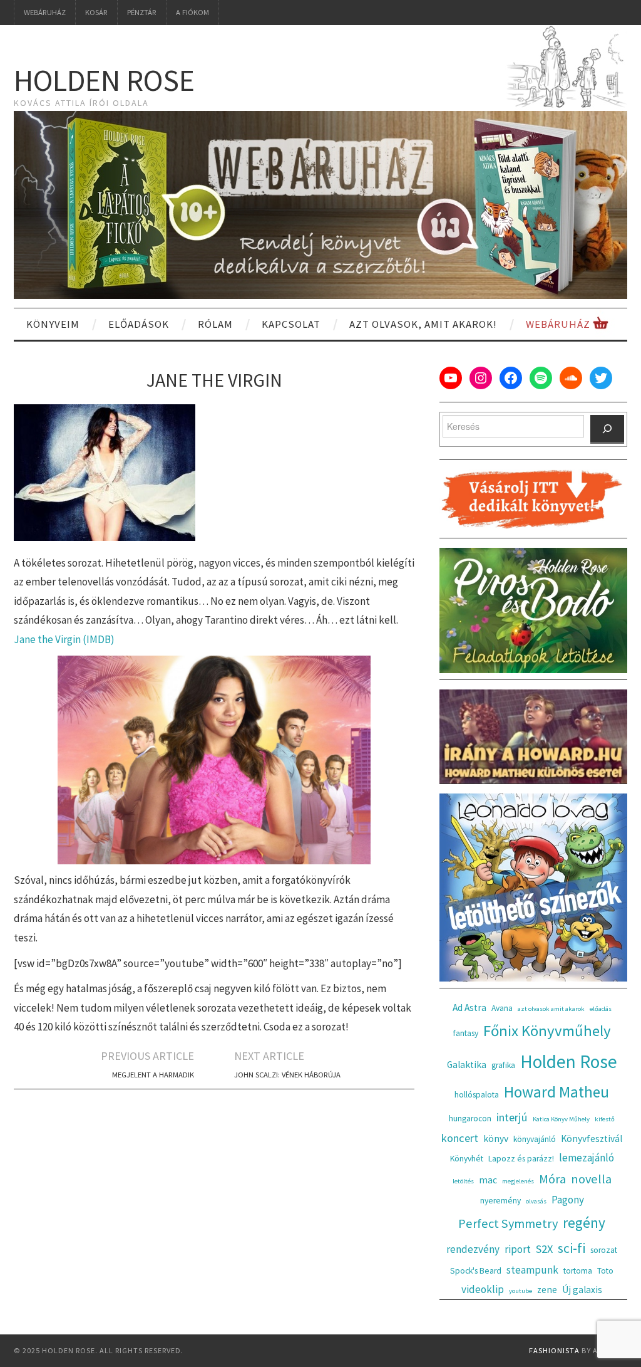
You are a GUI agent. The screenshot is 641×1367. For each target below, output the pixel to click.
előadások (138, 324)
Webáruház (45, 12)
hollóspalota (476, 1094)
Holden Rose (104, 80)
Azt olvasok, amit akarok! (423, 324)
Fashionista (554, 1350)
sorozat (603, 1250)
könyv (495, 1138)
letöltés (463, 1181)
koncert (459, 1138)
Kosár (96, 12)
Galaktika (466, 1065)
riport (518, 1249)
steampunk (532, 1270)
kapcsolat (291, 324)
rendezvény (473, 1249)
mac (488, 1180)
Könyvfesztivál (591, 1138)
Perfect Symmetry (508, 1223)
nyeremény (500, 1200)
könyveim (52, 324)
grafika (503, 1065)
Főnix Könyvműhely (547, 1030)
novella (591, 1179)
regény (584, 1222)
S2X (544, 1249)
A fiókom (192, 12)
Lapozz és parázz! (521, 1158)
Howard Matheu (556, 1092)
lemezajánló (586, 1158)
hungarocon (470, 1118)
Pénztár (141, 12)
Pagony (567, 1200)
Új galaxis (582, 1290)
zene (547, 1290)
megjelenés (518, 1181)
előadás (601, 1009)
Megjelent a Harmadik (153, 1074)
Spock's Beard (475, 1270)
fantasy (465, 1033)
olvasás (536, 1201)
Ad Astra (469, 1007)
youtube (520, 1291)
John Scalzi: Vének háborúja (287, 1074)
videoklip (482, 1289)
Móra (552, 1179)
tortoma (577, 1270)
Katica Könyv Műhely (561, 1119)
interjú (512, 1117)
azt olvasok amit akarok (551, 1009)
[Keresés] (607, 429)
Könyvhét (466, 1158)
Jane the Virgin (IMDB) (64, 639)
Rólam (215, 324)
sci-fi (571, 1248)
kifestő (605, 1119)
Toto (605, 1270)
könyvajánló (534, 1139)
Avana (502, 1008)
